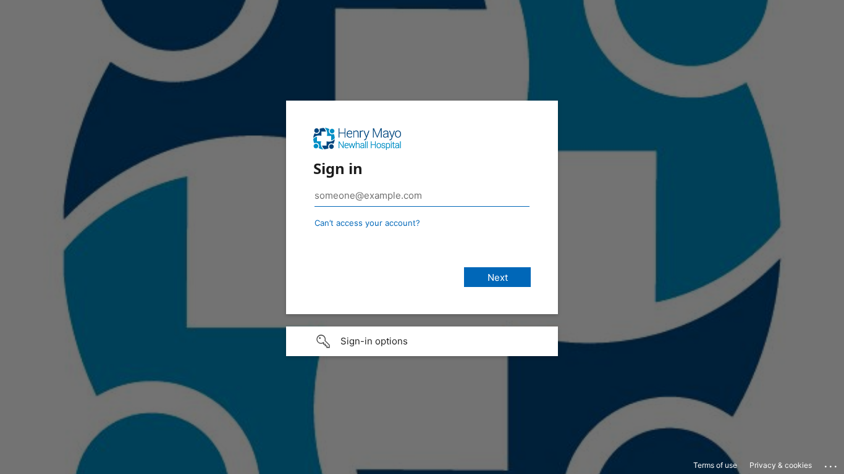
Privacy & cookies (780, 465)
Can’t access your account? (367, 223)
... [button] (831, 463)
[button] (422, 341)
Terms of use (715, 465)
